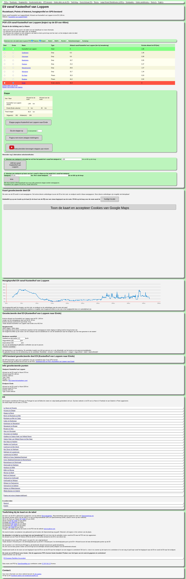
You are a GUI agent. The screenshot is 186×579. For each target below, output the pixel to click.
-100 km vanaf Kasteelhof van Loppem (15, 165)
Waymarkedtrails (47, 516)
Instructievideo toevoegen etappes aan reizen (31, 149)
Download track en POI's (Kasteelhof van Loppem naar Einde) (55, 361)
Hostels (63, 41)
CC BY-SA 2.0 (46, 563)
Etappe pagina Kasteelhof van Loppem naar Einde (28, 122)
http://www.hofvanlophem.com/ (18, 380)
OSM (24, 519)
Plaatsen (36, 41)
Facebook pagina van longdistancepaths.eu (24, 575)
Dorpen (43, 41)
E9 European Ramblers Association (15, 558)
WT (21, 519)
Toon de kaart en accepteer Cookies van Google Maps (90, 208)
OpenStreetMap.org (24, 563)
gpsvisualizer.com (49, 529)
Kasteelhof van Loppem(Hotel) (17, 17)
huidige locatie (109, 199)
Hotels (50, 41)
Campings (85, 41)
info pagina (37, 574)
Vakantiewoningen (74, 41)
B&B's (57, 41)
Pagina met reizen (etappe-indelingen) (24, 138)
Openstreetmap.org (88, 516)
